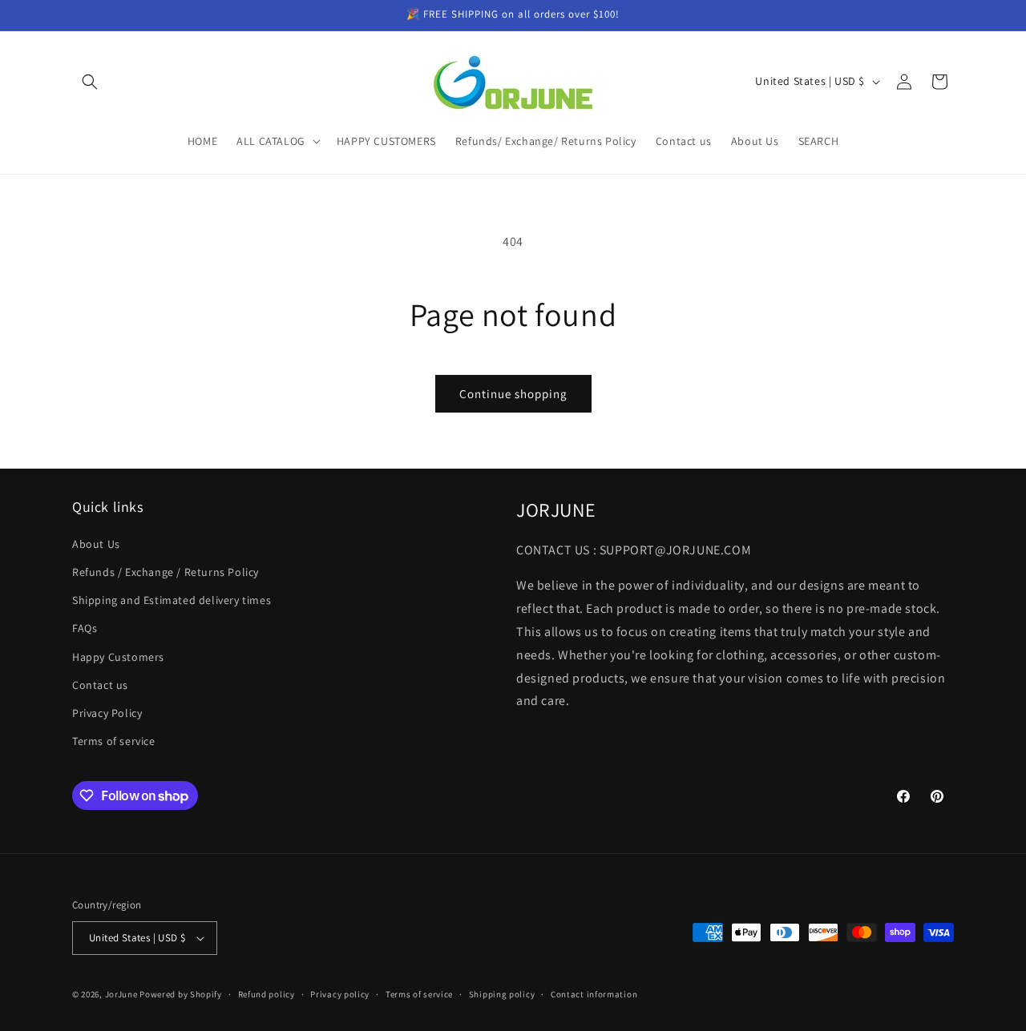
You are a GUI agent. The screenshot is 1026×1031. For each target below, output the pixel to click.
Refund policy (266, 994)
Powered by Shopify (180, 994)
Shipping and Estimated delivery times (171, 600)
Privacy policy (340, 994)
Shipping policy (502, 994)
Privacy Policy (107, 713)
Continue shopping (513, 393)
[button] (89, 81)
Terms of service (114, 741)
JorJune (121, 994)
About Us (96, 544)
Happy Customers (118, 657)
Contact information (594, 994)
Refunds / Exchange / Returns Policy (165, 572)
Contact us (100, 685)
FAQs (84, 628)
